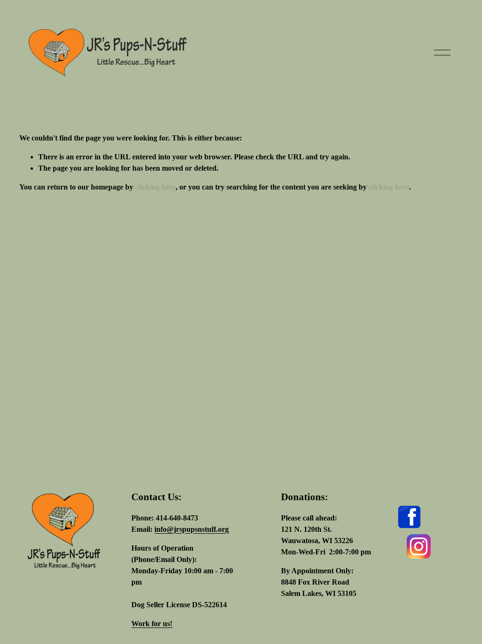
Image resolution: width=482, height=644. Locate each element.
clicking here (155, 187)
